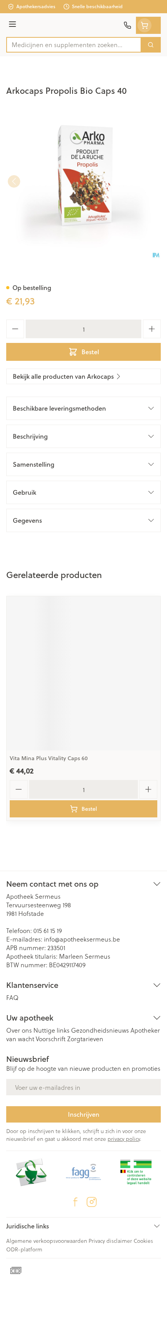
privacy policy (124, 1139)
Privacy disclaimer (110, 1241)
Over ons (19, 1030)
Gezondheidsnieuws (100, 1030)
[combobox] (73, 45)
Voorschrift (51, 1038)
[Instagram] (91, 1202)
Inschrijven (83, 1114)
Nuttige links (51, 1030)
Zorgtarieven (85, 1038)
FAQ (12, 997)
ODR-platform (24, 1249)
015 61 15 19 (47, 930)
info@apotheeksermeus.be (82, 939)
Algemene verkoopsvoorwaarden (46, 1241)
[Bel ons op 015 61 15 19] (127, 25)
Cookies (143, 1241)
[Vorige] (14, 181)
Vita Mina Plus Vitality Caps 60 (49, 758)
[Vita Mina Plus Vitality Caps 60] (83, 673)
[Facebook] (75, 1202)
